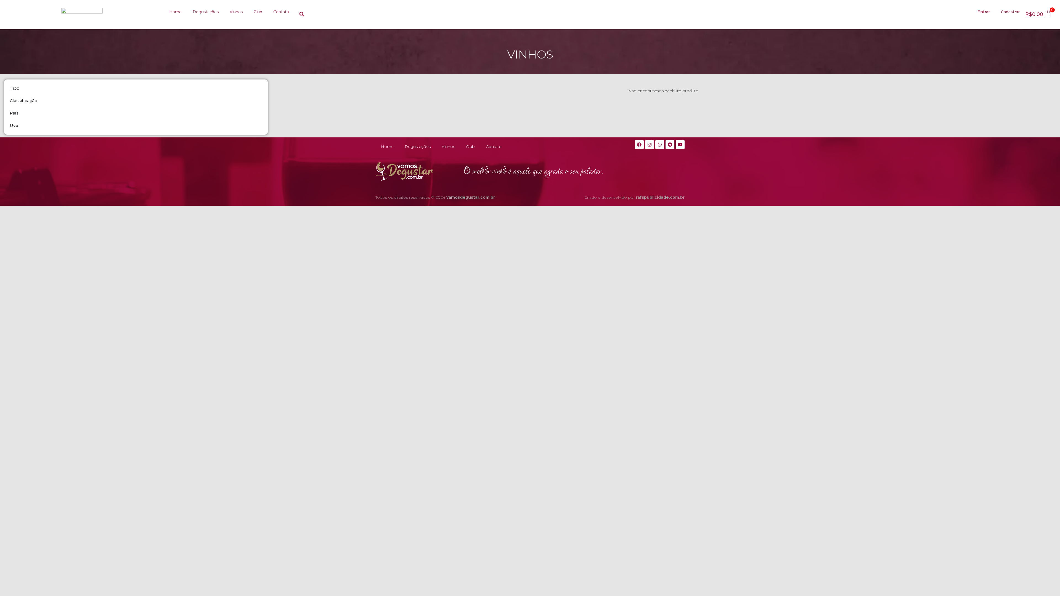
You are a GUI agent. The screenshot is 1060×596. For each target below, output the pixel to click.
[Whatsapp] (659, 145)
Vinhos (236, 12)
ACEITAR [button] (1042, 586)
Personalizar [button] (1014, 586)
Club (258, 12)
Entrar (983, 12)
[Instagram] (649, 145)
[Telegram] (670, 145)
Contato (281, 12)
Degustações (206, 12)
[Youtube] (680, 145)
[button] (301, 14)
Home (175, 12)
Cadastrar (1010, 12)
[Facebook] (639, 145)
